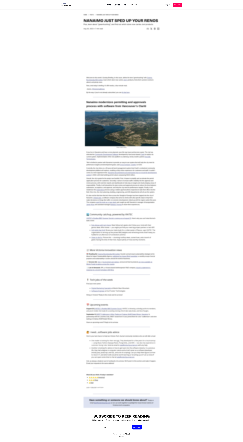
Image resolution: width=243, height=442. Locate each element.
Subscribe (136, 427)
